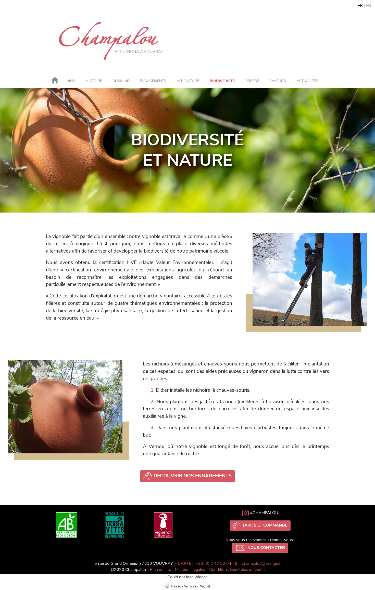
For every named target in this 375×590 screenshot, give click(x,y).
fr (360, 5)
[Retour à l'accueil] (55, 82)
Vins (71, 80)
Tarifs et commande (264, 525)
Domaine (120, 80)
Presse (252, 80)
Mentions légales (190, 569)
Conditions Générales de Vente (237, 569)
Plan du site (160, 569)
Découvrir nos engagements (193, 476)
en (368, 5)
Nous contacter (265, 547)
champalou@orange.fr (262, 563)
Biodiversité (222, 80)
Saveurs (277, 80)
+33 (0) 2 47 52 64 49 (217, 563)
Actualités (307, 80)
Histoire (94, 80)
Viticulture (188, 80)
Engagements (153, 80)
